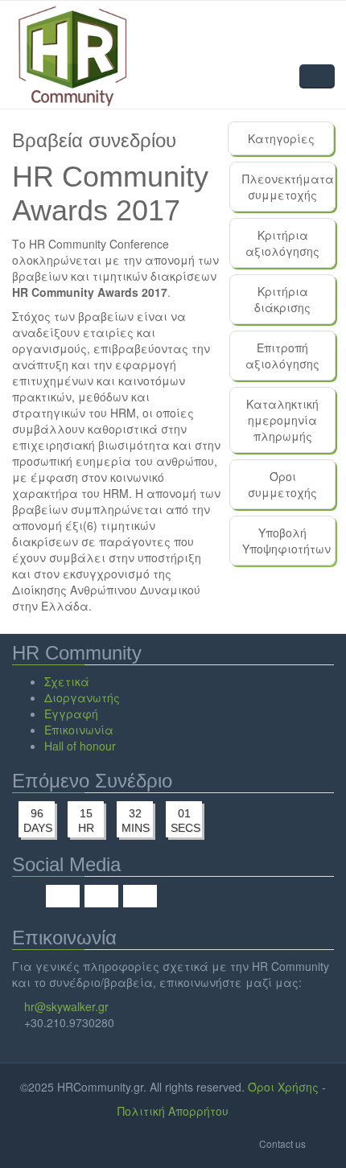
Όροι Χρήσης (283, 1087)
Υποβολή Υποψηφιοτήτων (286, 540)
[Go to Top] (321, 1143)
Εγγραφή (71, 713)
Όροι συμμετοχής (282, 484)
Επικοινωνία (78, 730)
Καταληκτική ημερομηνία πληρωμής (282, 420)
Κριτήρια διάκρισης (282, 299)
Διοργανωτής (82, 697)
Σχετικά (66, 681)
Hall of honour (80, 746)
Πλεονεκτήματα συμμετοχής (288, 187)
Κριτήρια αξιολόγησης (282, 243)
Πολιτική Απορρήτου (173, 1111)
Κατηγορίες (281, 138)
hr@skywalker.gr (66, 1006)
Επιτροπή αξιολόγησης (282, 355)
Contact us (282, 1143)
